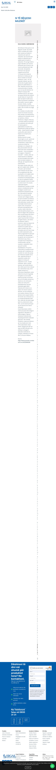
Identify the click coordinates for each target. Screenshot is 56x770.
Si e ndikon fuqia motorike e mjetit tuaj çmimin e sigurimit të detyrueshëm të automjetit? (37, 263)
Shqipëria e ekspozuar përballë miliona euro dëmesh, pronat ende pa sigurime (37, 501)
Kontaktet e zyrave (33, 740)
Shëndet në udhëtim (47, 736)
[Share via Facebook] (49, 7)
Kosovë (31, 759)
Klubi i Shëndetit (33, 736)
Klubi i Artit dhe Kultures (8, 10)
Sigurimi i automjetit (47, 733)
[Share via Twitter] (54, 7)
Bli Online (19, 2)
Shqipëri (31, 757)
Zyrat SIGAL (26, 720)
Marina (3, 740)
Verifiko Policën (32, 733)
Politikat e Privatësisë (21, 759)
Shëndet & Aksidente (7, 734)
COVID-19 (18, 744)
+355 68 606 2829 (20, 721)
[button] (52, 766)
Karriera (17, 738)
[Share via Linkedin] (51, 7)
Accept (28, 767)
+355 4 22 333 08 (14, 721)
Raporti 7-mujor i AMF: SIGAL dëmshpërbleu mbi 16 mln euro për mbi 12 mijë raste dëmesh (37, 140)
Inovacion (18, 742)
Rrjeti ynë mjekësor (33, 738)
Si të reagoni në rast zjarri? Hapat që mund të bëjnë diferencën (37, 599)
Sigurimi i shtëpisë (47, 734)
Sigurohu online (32, 734)
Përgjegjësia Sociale (20, 736)
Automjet (4, 738)
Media (17, 740)
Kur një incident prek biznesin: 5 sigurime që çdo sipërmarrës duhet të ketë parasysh (37, 386)
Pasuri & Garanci (6, 736)
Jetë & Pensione (6, 733)
